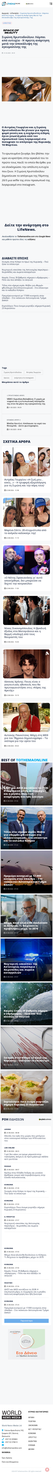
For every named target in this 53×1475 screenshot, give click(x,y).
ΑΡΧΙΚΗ (31, 1417)
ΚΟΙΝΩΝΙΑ (8, 1185)
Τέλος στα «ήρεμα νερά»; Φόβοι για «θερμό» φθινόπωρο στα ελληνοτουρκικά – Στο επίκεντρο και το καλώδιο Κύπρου (25, 287)
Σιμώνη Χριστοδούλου (13, 372)
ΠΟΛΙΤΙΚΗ (8, 1283)
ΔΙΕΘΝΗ (7, 1129)
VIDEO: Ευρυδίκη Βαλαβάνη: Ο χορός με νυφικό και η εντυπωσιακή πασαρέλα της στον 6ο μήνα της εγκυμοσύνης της (26, 401)
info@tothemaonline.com (12, 1448)
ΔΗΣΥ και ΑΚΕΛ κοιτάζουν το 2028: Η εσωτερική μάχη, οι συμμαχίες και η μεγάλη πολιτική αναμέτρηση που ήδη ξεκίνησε (26, 792)
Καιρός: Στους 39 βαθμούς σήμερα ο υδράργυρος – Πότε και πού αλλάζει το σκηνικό (25, 278)
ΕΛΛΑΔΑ (7, 1166)
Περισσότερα (26, 1321)
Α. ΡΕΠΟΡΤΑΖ (9, 1217)
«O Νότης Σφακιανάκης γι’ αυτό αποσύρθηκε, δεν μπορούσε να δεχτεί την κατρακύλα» (23, 580)
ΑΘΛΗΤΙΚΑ (32, 1441)
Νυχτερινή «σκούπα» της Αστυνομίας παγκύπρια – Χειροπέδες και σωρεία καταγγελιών (25, 270)
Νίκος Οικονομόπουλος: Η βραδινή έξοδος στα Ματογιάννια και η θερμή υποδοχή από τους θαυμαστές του (25, 633)
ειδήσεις (31, 239)
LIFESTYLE (32, 1437)
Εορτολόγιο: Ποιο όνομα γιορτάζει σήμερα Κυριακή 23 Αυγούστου (26, 307)
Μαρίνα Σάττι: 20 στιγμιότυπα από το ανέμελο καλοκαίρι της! (25, 531)
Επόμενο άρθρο (13, 420)
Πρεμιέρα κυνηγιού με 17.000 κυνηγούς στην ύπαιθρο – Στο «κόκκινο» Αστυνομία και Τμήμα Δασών (24, 298)
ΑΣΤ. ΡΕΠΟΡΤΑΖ (34, 1429)
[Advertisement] (26, 344)
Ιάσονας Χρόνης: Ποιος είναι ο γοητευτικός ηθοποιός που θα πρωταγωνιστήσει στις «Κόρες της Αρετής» (25, 686)
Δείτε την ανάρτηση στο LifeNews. (27, 227)
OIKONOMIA (33, 1425)
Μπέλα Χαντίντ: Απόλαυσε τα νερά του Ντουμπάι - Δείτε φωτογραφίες (26, 424)
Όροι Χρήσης (7, 1458)
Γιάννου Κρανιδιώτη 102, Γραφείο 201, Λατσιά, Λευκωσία (13, 1433)
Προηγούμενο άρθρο (16, 395)
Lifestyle (14, 13)
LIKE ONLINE (9, 1148)
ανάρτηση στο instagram (24, 378)
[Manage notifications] (47, 1470)
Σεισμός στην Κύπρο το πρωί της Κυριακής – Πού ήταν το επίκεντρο (25, 262)
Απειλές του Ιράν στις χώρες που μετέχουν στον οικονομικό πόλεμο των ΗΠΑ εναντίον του (25, 1138)
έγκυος (6, 378)
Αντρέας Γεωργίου (33, 372)
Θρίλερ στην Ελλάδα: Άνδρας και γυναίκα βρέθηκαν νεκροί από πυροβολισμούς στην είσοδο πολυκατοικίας (24, 1175)
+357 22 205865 (11, 1439)
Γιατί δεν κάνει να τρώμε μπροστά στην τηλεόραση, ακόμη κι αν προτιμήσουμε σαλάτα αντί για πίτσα (26, 1156)
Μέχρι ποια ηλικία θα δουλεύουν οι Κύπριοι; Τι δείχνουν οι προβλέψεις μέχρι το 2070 (25, 925)
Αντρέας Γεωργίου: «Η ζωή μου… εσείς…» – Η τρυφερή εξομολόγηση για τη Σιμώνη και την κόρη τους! (25, 482)
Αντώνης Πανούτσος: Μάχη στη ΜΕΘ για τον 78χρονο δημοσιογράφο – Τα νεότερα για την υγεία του (26, 738)
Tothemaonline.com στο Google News (33, 236)
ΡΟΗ (13, 1119)
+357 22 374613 (11, 1442)
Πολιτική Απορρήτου (10, 1462)
